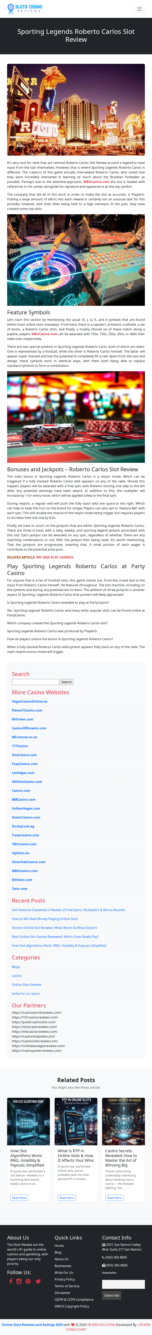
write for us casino (26, 993)
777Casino (20, 746)
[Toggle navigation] (139, 9)
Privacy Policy (65, 1279)
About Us (61, 1259)
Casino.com (21, 790)
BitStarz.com (22, 880)
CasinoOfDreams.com (29, 728)
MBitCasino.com (96, 182)
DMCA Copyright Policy (72, 1306)
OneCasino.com (24, 755)
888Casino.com (24, 799)
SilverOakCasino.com (29, 862)
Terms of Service (67, 1286)
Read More (19, 1198)
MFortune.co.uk (24, 737)
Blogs (16, 967)
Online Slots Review (26, 984)
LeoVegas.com (23, 773)
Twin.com (19, 888)
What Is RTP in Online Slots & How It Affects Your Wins (76, 1155)
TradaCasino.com (25, 835)
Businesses (63, 1266)
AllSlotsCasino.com (27, 781)
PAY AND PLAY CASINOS (54, 557)
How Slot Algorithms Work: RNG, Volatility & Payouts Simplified (59, 945)
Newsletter (109, 1273)
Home (59, 1245)
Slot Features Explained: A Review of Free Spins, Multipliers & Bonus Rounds (68, 910)
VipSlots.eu (20, 853)
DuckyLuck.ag (23, 826)
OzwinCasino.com (26, 817)
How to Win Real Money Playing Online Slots (45, 919)
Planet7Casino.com (27, 710)
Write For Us (64, 1272)
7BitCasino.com (24, 844)
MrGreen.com (22, 719)
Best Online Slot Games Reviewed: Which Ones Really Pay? (55, 936)
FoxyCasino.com (25, 764)
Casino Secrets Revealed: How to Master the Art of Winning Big (121, 1158)
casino (17, 976)
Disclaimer (62, 1293)
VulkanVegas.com (26, 808)
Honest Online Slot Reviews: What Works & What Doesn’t (54, 928)
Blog (58, 1252)
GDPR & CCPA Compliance (74, 1299)
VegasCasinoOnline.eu (30, 701)
